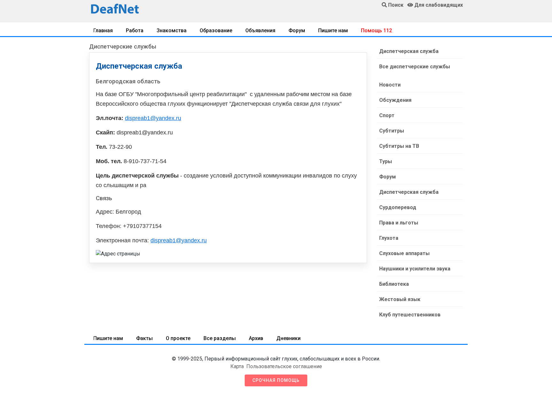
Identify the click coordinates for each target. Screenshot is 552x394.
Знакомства (172, 30)
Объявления (260, 30)
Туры (385, 161)
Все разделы (219, 338)
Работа (134, 30)
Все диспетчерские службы (414, 67)
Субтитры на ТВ (399, 146)
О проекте (178, 338)
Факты (144, 338)
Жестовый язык (399, 299)
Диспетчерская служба (409, 51)
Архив (256, 338)
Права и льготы (398, 223)
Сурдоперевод (397, 207)
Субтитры (391, 131)
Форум (296, 30)
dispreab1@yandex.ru (153, 118)
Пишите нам (333, 30)
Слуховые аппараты (404, 253)
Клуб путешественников (410, 315)
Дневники (288, 338)
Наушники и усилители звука (414, 269)
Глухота (388, 238)
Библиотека (394, 284)
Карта (237, 366)
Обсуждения (395, 100)
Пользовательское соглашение (284, 366)
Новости (390, 85)
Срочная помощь (276, 380)
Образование (216, 30)
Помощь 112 (376, 30)
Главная (103, 30)
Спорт (387, 115)
